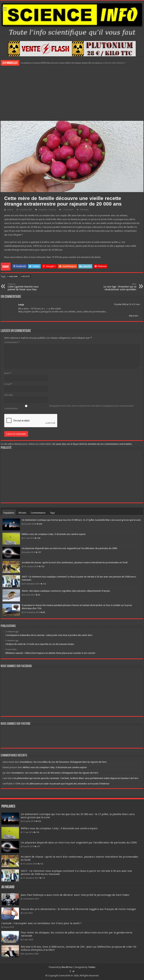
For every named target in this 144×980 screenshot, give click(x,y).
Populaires (9, 512)
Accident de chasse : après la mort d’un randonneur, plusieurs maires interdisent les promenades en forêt (74, 562)
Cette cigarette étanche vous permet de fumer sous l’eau (23, 287)
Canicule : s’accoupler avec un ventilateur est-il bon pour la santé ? (41, 923)
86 (44, 612)
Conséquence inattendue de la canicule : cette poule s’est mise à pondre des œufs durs (61, 62)
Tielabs (91, 967)
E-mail (8, 384)
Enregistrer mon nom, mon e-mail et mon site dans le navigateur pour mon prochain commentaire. (69, 407)
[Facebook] (70, 971)
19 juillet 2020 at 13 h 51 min (127, 304)
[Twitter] (73, 971)
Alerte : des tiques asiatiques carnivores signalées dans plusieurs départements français (66, 591)
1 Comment (68, 210)
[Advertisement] (72, 92)
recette (26, 276)
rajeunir (13, 276)
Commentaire (12, 342)
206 (40, 524)
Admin (10, 210)
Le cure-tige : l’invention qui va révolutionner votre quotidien (119, 287)
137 (39, 552)
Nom (7, 373)
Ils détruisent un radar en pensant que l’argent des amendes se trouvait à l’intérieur (68, 783)
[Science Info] (72, 19)
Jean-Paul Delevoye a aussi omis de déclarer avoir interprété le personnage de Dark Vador (75, 894)
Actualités (42, 210)
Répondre (133, 316)
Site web (8, 395)
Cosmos (52, 210)
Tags (52, 512)
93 (39, 595)
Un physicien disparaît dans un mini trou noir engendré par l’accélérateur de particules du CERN (69, 548)
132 (42, 566)
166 (38, 538)
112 (44, 584)
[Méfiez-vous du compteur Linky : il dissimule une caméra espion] (11, 539)
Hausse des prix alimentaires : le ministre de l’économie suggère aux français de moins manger (78, 909)
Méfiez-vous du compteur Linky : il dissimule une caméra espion (54, 534)
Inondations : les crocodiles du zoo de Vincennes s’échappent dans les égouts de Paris (63, 762)
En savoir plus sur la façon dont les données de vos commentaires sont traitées (92, 444)
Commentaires (38, 512)
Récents (22, 512)
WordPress (67, 967)
